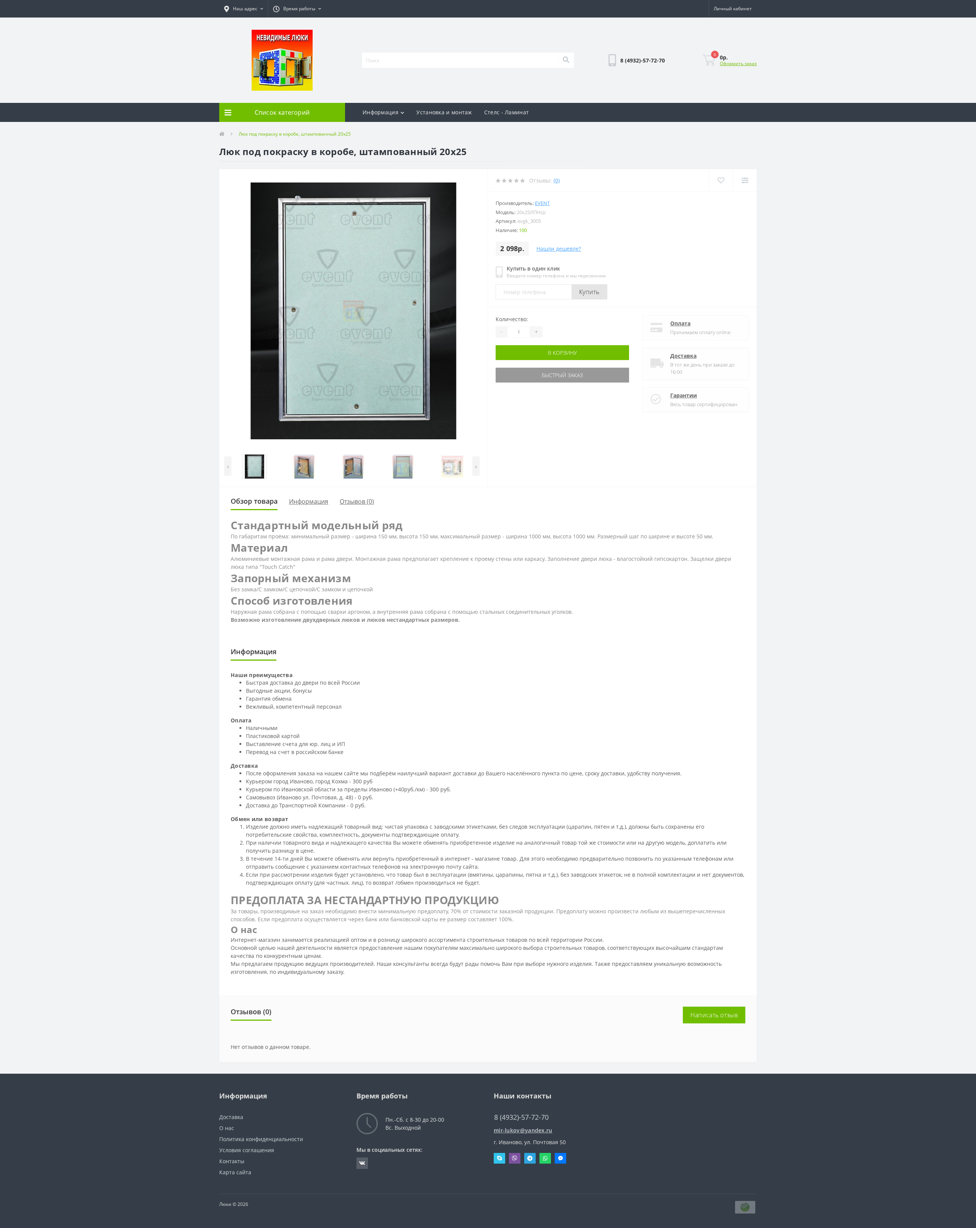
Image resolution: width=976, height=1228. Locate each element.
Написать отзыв (714, 1015)
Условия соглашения (246, 1150)
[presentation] (227, 466)
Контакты (231, 1161)
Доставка (683, 355)
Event (542, 203)
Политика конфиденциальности (261, 1139)
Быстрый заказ (519, 375)
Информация (380, 112)
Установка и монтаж (444, 112)
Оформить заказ (738, 63)
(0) (557, 180)
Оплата (680, 323)
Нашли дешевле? (558, 248)
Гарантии (683, 395)
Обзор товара (254, 501)
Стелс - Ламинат (506, 112)
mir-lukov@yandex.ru (523, 1130)
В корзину (519, 352)
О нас (226, 1128)
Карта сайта (235, 1172)
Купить (589, 292)
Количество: (512, 319)
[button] (243, 9)
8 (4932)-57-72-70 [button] (521, 1117)
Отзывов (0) (357, 501)
